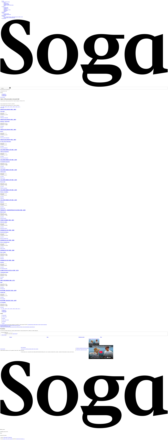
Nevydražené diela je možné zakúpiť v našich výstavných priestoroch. (37, 324)
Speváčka (2, 262)
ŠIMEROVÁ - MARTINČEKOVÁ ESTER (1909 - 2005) (13, 210)
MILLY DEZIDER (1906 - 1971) (7, 280)
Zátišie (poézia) (3, 171)
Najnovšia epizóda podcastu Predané (94, 338)
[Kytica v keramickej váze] (4, 238)
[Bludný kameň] (2, 208)
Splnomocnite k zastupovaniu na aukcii (81, 349)
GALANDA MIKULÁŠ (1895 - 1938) (8, 149)
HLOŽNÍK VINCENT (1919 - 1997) (8, 290)
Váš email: (2, 332)
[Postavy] (1, 127)
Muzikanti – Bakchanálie (4, 121)
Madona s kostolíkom (4, 191)
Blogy (47, 337)
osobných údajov (15, 333)
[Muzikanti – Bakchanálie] (4, 117)
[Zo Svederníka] (2, 298)
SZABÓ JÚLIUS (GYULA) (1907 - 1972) (9, 270)
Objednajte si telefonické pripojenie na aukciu (82, 348)
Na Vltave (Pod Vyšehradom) (5, 141)
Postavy (1, 131)
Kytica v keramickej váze (4, 242)
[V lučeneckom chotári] (3, 268)
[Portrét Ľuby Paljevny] (3, 228)
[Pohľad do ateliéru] (3, 218)
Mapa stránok (5, 437)
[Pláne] (1, 278)
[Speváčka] (2, 258)
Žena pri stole (2, 181)
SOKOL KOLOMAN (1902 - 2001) (8, 109)
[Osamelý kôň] (2, 288)
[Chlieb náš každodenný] (4, 147)
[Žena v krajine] (2, 248)
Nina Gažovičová (23, 347)
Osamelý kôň (2, 292)
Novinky (10, 337)
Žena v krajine (3, 252)
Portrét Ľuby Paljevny (4, 232)
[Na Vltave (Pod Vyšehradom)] (4, 137)
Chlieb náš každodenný (4, 151)
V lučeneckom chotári (4, 272)
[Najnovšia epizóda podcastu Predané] (94, 344)
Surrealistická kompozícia (5, 161)
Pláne (1, 282)
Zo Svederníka (3, 302)
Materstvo (2, 201)
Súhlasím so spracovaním (11, 333)
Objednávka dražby (81, 337)
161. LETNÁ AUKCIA (3, 324)
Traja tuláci (2, 111)
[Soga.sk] (84, 86)
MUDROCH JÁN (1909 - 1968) (7, 230)
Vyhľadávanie (10, 437)
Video (101, 337)
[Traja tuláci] (2, 107)
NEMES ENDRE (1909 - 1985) (7, 220)
